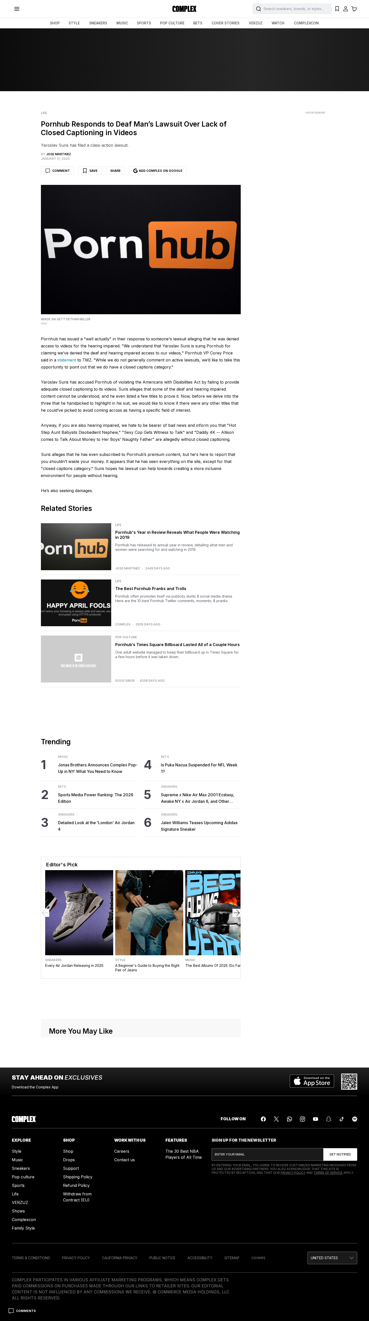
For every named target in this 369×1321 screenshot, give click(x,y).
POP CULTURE (172, 23)
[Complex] (184, 9)
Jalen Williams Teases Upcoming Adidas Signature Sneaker (199, 948)
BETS (197, 23)
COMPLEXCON (306, 23)
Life (44, 113)
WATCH (278, 23)
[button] (141, 560)
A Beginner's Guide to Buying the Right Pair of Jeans (147, 1090)
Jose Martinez (127, 691)
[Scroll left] (45, 1035)
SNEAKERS (98, 23)
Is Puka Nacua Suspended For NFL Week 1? (199, 890)
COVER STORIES (225, 23)
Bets (62, 909)
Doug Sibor (125, 803)
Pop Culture (126, 760)
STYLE (74, 23)
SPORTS (144, 23)
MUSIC (122, 23)
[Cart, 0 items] (354, 9)
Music (63, 879)
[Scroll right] (236, 1035)
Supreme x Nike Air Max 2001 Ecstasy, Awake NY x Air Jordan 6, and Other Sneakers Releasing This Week (197, 921)
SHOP (55, 23)
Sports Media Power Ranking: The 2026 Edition (95, 920)
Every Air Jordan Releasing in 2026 (74, 1088)
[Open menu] (17, 9)
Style (120, 1082)
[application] (141, 560)
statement (66, 359)
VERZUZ (256, 23)
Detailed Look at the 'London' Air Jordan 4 (96, 948)
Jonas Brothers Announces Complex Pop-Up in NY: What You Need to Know (98, 890)
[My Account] (346, 9)
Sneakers (66, 937)
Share (115, 171)
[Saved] (337, 8)
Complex (123, 747)
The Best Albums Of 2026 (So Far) (213, 1088)
